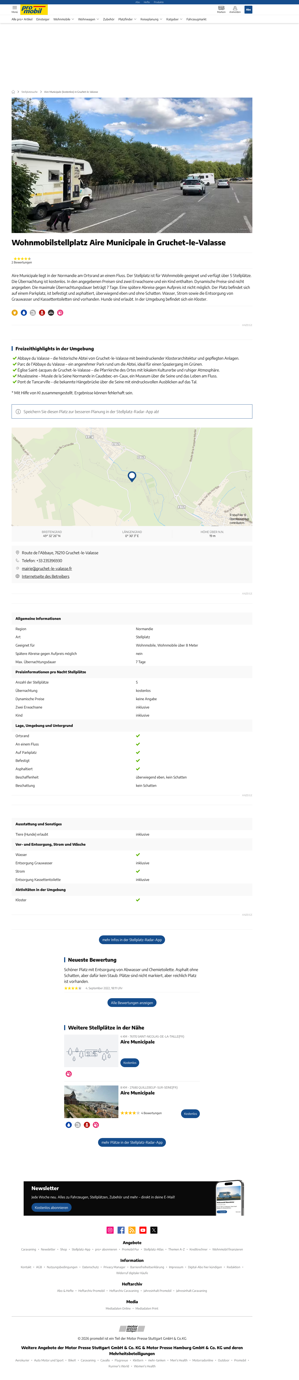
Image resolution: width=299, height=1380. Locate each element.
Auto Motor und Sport (48, 1360)
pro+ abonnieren (106, 1249)
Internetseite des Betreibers (45, 576)
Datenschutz (90, 1267)
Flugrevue (121, 1360)
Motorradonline (202, 1360)
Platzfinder (125, 19)
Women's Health (145, 1366)
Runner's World (119, 1366)
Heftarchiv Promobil (91, 1290)
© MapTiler (236, 515)
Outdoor (223, 1360)
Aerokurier (22, 1360)
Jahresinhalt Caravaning (191, 1290)
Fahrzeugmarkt (196, 19)
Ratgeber (172, 19)
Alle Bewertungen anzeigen (132, 1003)
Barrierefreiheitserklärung (147, 1267)
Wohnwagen (86, 19)
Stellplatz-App (81, 1249)
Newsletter (48, 1249)
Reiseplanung (149, 19)
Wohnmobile (61, 19)
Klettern (138, 1360)
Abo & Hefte (65, 1290)
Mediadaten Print (146, 1308)
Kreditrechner (199, 1249)
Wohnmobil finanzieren (227, 1249)
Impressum (176, 1267)
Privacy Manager (114, 1267)
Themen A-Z (176, 1249)
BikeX (72, 1360)
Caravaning (28, 1249)
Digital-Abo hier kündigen (205, 1267)
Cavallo (105, 1360)
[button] (132, 165)
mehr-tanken (156, 1360)
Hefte (147, 2)
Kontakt (26, 1267)
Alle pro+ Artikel (22, 19)
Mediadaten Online (118, 1308)
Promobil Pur (130, 1249)
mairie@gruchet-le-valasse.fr (47, 568)
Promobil (240, 1360)
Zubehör (108, 19)
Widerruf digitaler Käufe (132, 1273)
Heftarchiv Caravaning (124, 1290)
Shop (63, 1249)
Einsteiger (42, 19)
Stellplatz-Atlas (154, 1249)
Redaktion (233, 1267)
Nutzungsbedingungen (62, 1267)
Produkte (159, 2)
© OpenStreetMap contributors (239, 519)
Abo (137, 2)
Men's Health (179, 1360)
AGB (39, 1267)
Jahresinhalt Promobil (157, 1290)
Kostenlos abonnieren (51, 1207)
